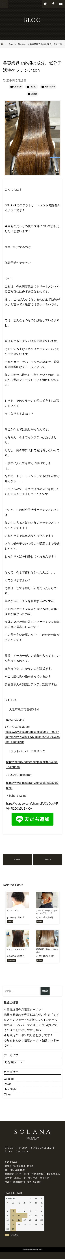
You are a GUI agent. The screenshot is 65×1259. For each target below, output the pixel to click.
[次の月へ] (41, 1198)
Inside (8, 1084)
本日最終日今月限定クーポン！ (24, 1009)
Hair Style (10, 1089)
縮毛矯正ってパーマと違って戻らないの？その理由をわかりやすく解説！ (31, 1027)
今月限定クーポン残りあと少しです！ (28, 1035)
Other (7, 1094)
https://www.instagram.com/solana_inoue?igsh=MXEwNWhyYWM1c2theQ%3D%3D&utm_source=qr (32, 736)
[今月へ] (36, 1198)
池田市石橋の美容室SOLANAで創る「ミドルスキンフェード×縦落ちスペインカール (31, 1017)
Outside (9, 1078)
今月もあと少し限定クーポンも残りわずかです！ (31, 1043)
